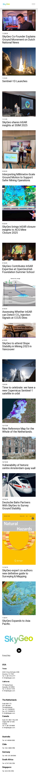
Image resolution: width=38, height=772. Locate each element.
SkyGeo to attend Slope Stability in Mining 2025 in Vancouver (16, 346)
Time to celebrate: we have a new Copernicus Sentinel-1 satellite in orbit (18, 390)
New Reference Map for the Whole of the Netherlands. (18, 430)
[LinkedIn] (19, 650)
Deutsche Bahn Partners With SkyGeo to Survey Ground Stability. (16, 505)
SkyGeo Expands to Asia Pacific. (16, 622)
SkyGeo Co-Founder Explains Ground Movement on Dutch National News (18, 39)
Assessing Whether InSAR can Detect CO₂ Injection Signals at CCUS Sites (17, 314)
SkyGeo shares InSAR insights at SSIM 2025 (14, 124)
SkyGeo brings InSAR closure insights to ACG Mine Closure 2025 (18, 229)
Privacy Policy (6, 655)
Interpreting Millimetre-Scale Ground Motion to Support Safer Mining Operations (18, 177)
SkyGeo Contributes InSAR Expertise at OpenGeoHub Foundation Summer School (18, 269)
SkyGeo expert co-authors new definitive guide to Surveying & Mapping (17, 573)
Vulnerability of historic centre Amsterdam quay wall (18, 466)
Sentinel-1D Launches (14, 81)
